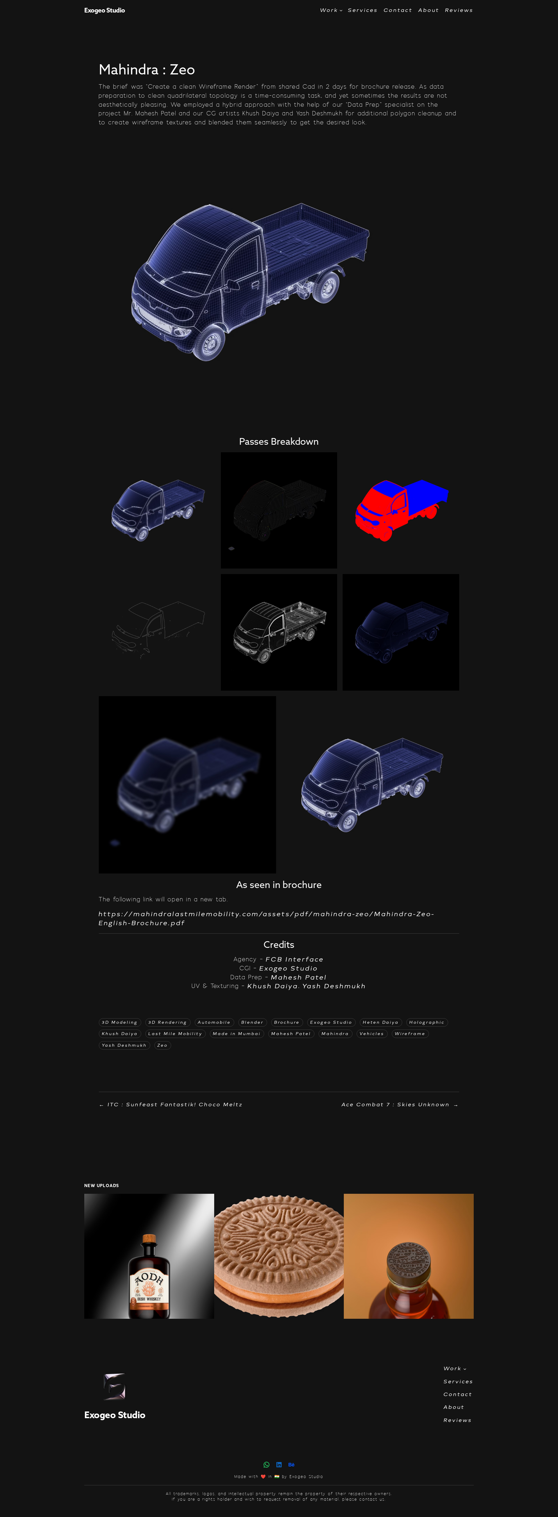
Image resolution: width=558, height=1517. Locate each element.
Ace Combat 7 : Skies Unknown (396, 1104)
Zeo (163, 1045)
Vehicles (372, 1033)
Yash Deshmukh (334, 986)
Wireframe (410, 1033)
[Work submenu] (341, 10)
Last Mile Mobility (176, 1033)
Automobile (214, 1022)
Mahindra (335, 1033)
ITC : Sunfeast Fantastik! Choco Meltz (175, 1104)
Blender (253, 1022)
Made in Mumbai (237, 1033)
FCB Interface (295, 959)
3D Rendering (168, 1022)
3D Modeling (120, 1022)
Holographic (427, 1022)
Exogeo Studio (104, 10)
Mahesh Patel (299, 977)
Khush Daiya (273, 986)
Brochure (287, 1022)
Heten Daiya (381, 1022)
